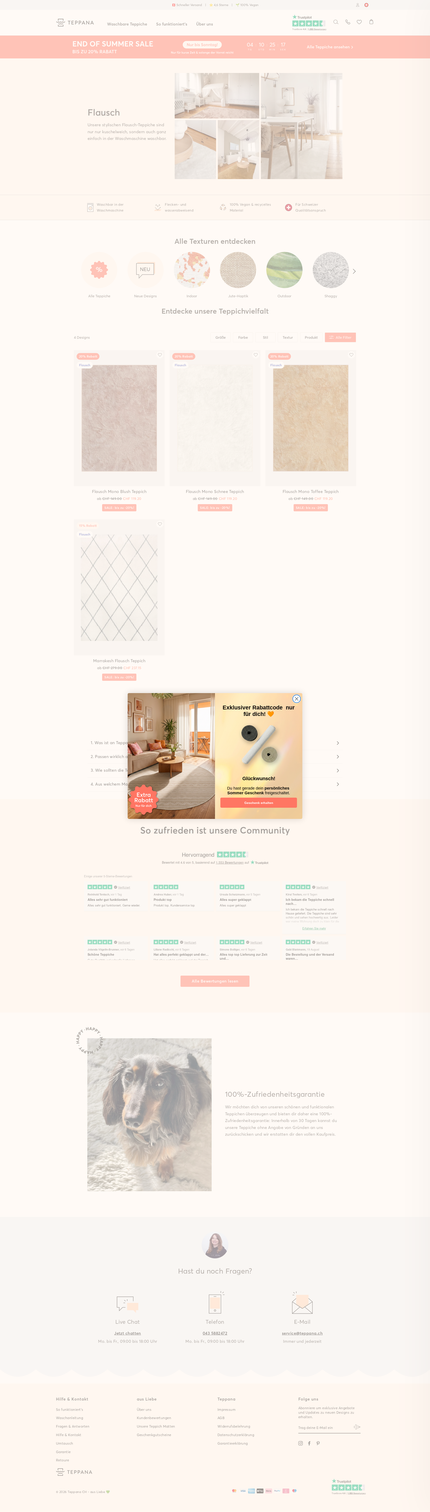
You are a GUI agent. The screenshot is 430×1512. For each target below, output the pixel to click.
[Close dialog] (297, 699)
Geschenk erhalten (258, 803)
